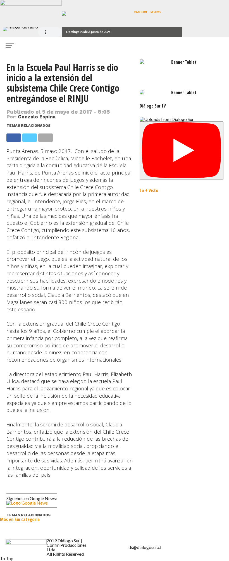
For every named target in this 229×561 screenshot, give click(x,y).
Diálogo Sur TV (153, 106)
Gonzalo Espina (37, 117)
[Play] (181, 150)
